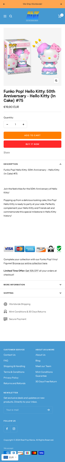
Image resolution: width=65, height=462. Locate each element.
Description (11, 164)
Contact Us (9, 354)
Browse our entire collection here (30, 263)
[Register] (48, 410)
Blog (38, 360)
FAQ (6, 360)
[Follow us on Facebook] (7, 428)
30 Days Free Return (46, 381)
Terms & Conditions (14, 371)
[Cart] (59, 16)
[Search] (10, 16)
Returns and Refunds (14, 383)
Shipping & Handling (14, 366)
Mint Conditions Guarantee (44, 373)
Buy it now (32, 144)
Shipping (8, 293)
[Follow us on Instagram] (13, 428)
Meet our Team (43, 366)
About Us (40, 354)
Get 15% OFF (32, 270)
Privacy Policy (11, 377)
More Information (14, 285)
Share (7, 152)
